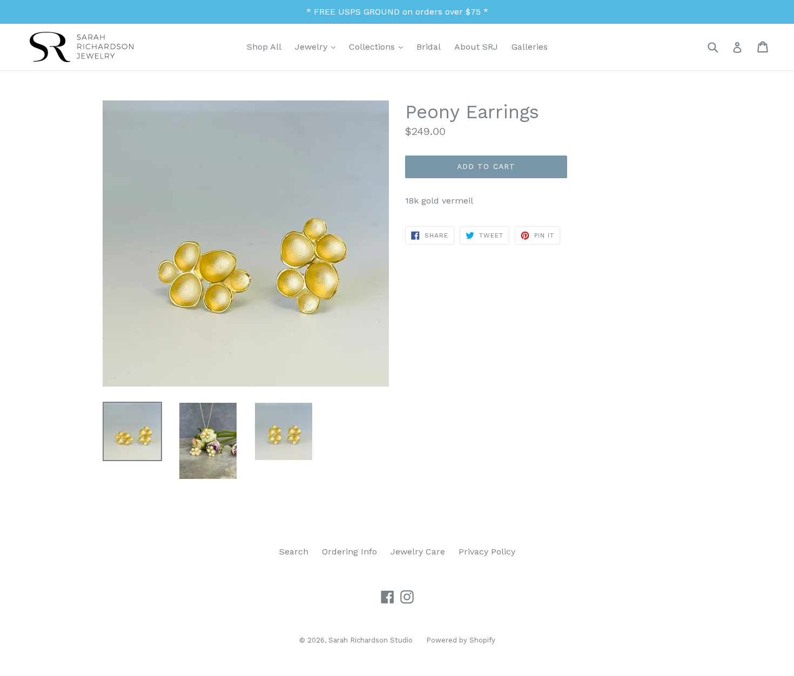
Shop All (264, 47)
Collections (378, 46)
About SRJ (476, 47)
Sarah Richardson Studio (370, 640)
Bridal (428, 47)
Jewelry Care (418, 551)
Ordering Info (349, 551)
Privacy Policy (487, 551)
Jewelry (318, 46)
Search (293, 551)
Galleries (530, 47)
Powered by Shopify (460, 640)
